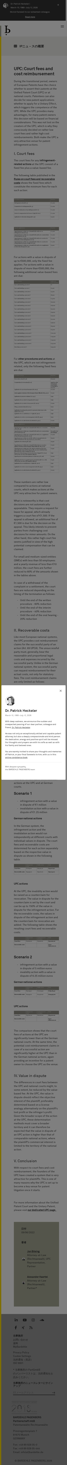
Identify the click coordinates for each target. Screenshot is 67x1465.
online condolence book (16, 758)
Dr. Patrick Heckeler (21, 728)
